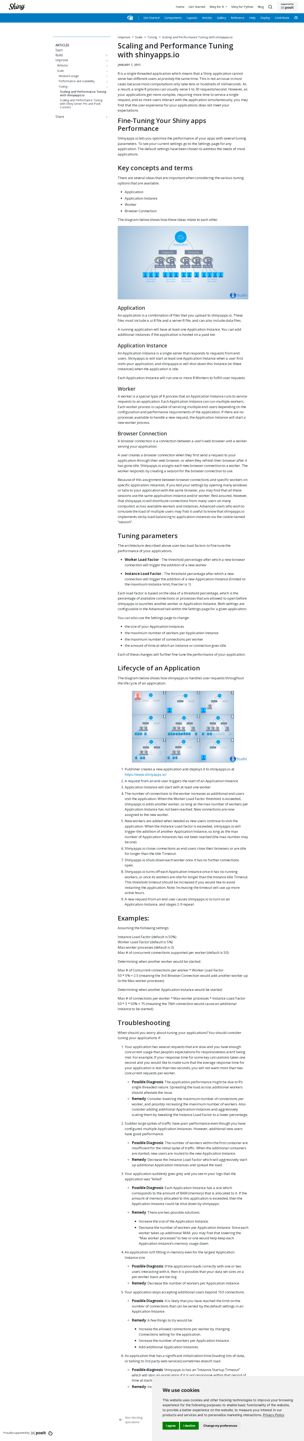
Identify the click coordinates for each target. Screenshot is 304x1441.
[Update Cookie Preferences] (50, 1433)
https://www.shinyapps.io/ (145, 774)
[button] (218, 6)
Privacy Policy (273, 1415)
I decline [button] (189, 1425)
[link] (273, 1415)
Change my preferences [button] (220, 1425)
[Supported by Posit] (287, 6)
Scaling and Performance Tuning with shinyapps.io (197, 37)
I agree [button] (171, 1425)
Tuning (152, 37)
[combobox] (271, 7)
